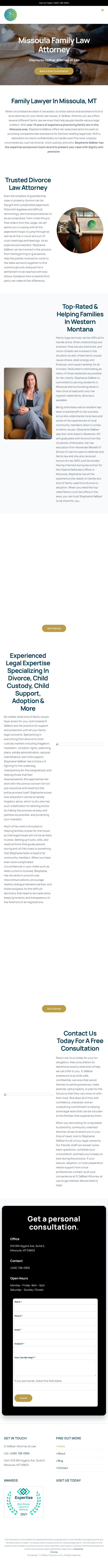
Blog (60, 1460)
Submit (23, 1398)
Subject (19, 1343)
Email (17, 1329)
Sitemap (54, 1552)
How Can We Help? (24, 1357)
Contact (63, 1468)
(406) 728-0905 (61, 2)
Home (61, 1446)
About (61, 1453)
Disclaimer (78, 1549)
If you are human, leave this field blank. (38, 1381)
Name (18, 1301)
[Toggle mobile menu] (102, 10)
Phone (18, 1315)
